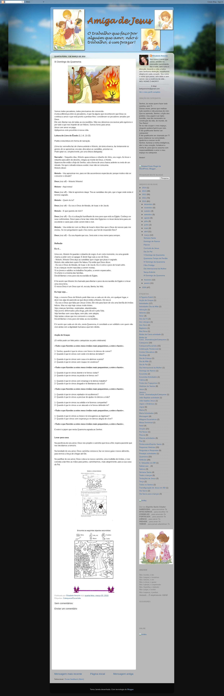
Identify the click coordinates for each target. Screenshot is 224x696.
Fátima (142, 380)
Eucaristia (143, 374)
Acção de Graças (146, 300)
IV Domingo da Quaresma (154, 262)
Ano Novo (143, 325)
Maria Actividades (146, 413)
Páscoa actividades (147, 438)
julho (146, 221)
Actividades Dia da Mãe (149, 307)
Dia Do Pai (148, 252)
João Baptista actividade (149, 398)
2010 (144, 201)
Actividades (144, 303)
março (147, 235)
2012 (144, 194)
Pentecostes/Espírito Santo (150, 444)
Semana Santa (150, 238)
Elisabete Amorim (160, 56)
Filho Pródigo (149, 265)
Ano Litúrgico (144, 322)
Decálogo (143, 355)
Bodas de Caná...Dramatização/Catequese (152, 339)
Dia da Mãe (144, 361)
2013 (144, 191)
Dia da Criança (145, 358)
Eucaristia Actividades (148, 377)
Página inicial (97, 674)
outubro (147, 211)
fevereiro (148, 280)
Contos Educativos (147, 352)
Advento (142, 313)
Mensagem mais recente (68, 674)
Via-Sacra (143, 491)
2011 (144, 198)
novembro (148, 208)
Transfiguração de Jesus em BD (152, 488)
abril (146, 232)
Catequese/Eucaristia (72, 598)
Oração (142, 429)
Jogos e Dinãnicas (146, 404)
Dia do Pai (143, 365)
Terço (141, 482)
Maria (141, 410)
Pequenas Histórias (147, 447)
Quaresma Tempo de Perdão (156, 258)
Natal (141, 426)
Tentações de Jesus (147, 478)
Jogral (141, 407)
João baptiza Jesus (147, 401)
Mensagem (143, 416)
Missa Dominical (146, 423)
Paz (140, 441)
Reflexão (142, 460)
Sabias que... (144, 466)
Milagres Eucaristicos (148, 419)
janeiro (147, 283)
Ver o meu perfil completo (149, 92)
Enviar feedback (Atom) (74, 679)
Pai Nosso (143, 432)
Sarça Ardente (149, 272)
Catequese (143, 343)
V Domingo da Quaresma (154, 255)
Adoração (143, 310)
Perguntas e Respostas (148, 450)
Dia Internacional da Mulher (155, 269)
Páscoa (147, 245)
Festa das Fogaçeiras (148, 383)
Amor (141, 316)
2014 (144, 188)
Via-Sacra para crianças (149, 494)
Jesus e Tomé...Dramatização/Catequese (152, 393)
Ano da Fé (143, 319)
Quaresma (143, 457)
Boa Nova (143, 331)
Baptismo (143, 328)
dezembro (148, 204)
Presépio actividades (147, 454)
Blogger (130, 689)
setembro (148, 215)
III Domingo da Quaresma (154, 276)
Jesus (141, 389)
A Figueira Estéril (146, 297)
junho (146, 225)
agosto (147, 218)
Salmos (142, 469)
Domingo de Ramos (152, 241)
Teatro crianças (145, 475)
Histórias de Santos (147, 386)
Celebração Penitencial (148, 349)
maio (146, 228)
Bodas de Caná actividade (150, 334)
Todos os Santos (146, 485)
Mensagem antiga (123, 674)
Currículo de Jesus (151, 248)
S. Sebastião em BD (147, 463)
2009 (144, 287)
